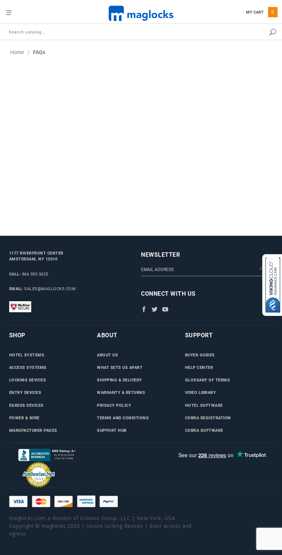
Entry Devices (25, 392)
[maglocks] (141, 13)
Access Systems (28, 367)
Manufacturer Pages (33, 430)
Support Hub (112, 430)
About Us (107, 354)
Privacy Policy (114, 405)
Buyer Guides (200, 354)
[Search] (253, 33)
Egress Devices (26, 405)
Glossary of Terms (207, 380)
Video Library (200, 392)
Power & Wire (24, 417)
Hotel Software (204, 405)
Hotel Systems (26, 354)
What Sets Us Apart (119, 367)
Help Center (199, 367)
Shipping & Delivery (119, 380)
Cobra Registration (208, 417)
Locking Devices (27, 380)
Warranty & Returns (121, 392)
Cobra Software (204, 430)
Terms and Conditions (123, 417)
